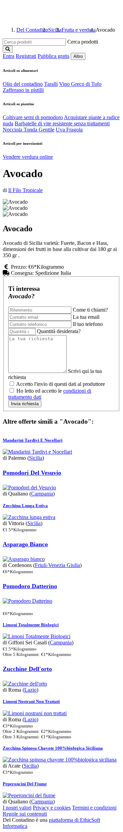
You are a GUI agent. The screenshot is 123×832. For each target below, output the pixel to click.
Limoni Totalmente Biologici (31, 624)
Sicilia (55, 30)
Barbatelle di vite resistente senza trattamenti (62, 123)
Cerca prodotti (82, 42)
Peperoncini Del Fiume (25, 783)
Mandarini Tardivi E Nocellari (33, 440)
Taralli (51, 84)
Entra (8, 56)
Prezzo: (19, 267)
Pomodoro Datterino (30, 586)
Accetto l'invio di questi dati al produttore (60, 384)
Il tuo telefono (88, 324)
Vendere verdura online (28, 157)
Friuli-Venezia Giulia (57, 565)
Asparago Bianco (25, 544)
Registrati (26, 56)
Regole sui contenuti (25, 814)
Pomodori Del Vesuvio (32, 472)
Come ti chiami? (90, 310)
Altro (78, 56)
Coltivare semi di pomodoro (33, 117)
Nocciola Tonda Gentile (28, 129)
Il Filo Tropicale (25, 190)
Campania (42, 494)
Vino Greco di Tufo (80, 84)
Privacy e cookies (52, 808)
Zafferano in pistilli (23, 90)
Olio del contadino (23, 84)
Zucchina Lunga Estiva (25, 505)
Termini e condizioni (94, 808)
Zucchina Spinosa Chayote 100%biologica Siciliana (53, 748)
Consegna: (23, 273)
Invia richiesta (25, 403)
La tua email (86, 317)
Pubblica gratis (53, 56)
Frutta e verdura (79, 30)
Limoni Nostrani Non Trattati (31, 701)
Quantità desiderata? (59, 331)
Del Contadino (32, 30)
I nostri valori (17, 808)
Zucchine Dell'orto (27, 668)
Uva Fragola (69, 129)
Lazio (30, 690)
